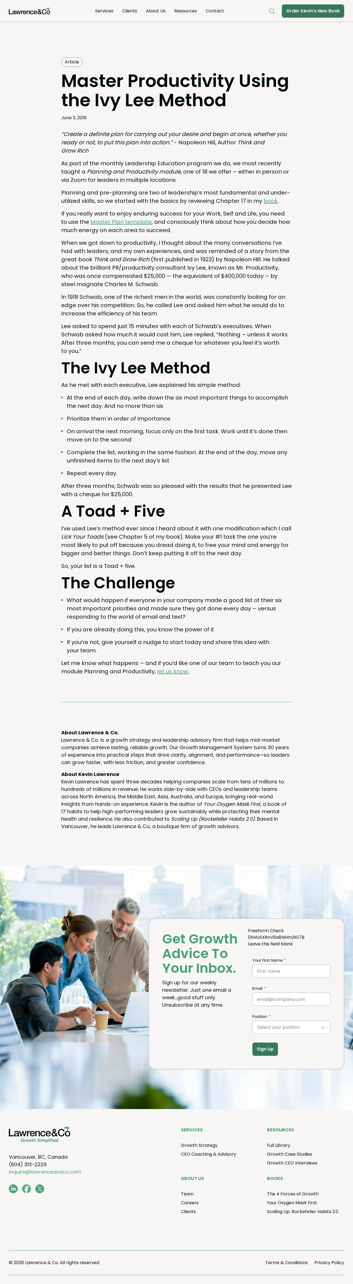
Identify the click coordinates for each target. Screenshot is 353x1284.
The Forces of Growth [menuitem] (293, 1194)
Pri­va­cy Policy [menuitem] (329, 1262)
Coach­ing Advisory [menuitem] (208, 1154)
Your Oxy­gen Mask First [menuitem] (292, 1203)
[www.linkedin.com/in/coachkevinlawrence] (13, 1188)
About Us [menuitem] (155, 11)
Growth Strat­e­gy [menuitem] (199, 1145)
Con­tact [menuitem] (215, 11)
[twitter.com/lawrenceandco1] (39, 1188)
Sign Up (265, 1049)
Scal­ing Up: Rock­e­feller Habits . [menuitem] (302, 1211)
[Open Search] (272, 11)
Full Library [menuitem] (278, 1145)
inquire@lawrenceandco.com (45, 1171)
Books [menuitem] (275, 1178)
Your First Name (267, 960)
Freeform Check (266, 930)
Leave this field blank (270, 944)
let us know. (173, 671)
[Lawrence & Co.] (29, 11)
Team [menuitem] (187, 1194)
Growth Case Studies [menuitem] (289, 1154)
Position (259, 1017)
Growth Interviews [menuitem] (292, 1163)
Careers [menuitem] (190, 1203)
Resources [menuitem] (185, 11)
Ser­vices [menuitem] (104, 11)
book (271, 201)
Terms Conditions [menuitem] (286, 1262)
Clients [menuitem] (129, 11)
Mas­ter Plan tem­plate (121, 222)
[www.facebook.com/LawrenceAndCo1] (26, 1188)
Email (257, 988)
